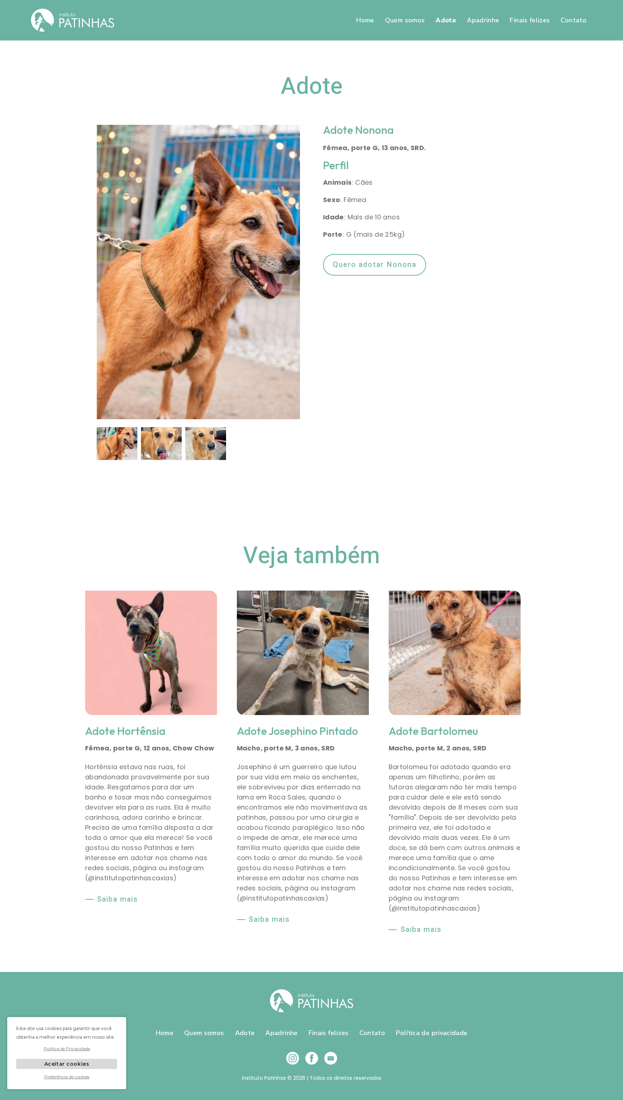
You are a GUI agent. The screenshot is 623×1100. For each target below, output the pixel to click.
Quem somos (405, 20)
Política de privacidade (431, 1033)
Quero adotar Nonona (374, 264)
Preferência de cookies (66, 1076)
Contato (574, 20)
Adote (446, 20)
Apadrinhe (483, 20)
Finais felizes (530, 20)
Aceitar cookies (66, 1064)
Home (365, 20)
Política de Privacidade (67, 1048)
